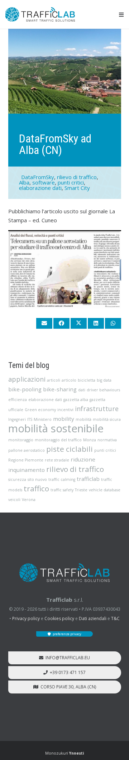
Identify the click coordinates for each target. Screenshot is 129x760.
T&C (115, 618)
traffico (36, 488)
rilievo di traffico (77, 177)
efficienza (17, 399)
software (43, 182)
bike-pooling (25, 389)
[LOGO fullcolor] (40, 14)
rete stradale (57, 460)
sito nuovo (37, 479)
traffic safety (62, 489)
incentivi (65, 409)
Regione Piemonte (25, 460)
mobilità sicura (107, 419)
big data (104, 380)
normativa (107, 439)
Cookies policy (59, 618)
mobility (63, 418)
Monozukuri (64, 753)
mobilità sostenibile (56, 428)
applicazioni (27, 379)
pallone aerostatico (26, 450)
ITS (29, 419)
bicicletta (86, 380)
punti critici (71, 182)
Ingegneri (17, 419)
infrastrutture (97, 408)
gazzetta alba (75, 399)
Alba (24, 182)
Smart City (77, 187)
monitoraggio (20, 439)
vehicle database (104, 489)
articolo (69, 380)
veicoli (14, 499)
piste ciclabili (69, 449)
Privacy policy (26, 618)
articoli (53, 380)
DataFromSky (37, 177)
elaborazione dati (40, 187)
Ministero (43, 419)
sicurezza (17, 479)
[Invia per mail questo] (44, 323)
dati (81, 389)
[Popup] (121, 14)
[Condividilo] (61, 323)
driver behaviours (103, 389)
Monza (89, 439)
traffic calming (61, 479)
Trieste (81, 489)
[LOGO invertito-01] (64, 572)
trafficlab (88, 478)
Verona (28, 499)
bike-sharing (60, 389)
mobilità (83, 419)
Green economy (40, 409)
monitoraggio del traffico (58, 439)
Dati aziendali (92, 618)
